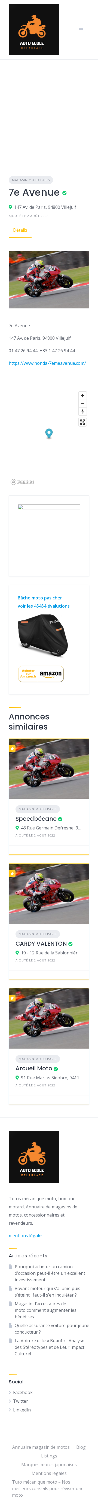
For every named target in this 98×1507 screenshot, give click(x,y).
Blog (81, 1447)
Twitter (20, 1401)
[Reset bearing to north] (83, 411)
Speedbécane (36, 819)
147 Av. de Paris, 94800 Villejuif (45, 207)
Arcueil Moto (34, 1068)
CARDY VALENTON (41, 944)
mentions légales (26, 1236)
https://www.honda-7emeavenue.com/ (47, 363)
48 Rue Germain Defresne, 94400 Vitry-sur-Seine (51, 828)
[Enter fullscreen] (83, 422)
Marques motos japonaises (49, 1465)
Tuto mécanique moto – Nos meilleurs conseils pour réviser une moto (48, 1488)
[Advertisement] (49, 111)
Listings (49, 1456)
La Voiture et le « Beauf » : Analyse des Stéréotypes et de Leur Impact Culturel (49, 1347)
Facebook (23, 1392)
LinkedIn (22, 1410)
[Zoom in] (83, 396)
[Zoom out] (83, 404)
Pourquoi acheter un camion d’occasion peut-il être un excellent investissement (50, 1273)
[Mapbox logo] (22, 482)
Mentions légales (49, 1473)
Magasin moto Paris (31, 180)
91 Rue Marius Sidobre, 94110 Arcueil (51, 1078)
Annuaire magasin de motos (41, 1447)
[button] (49, 434)
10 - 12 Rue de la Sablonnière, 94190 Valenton (51, 953)
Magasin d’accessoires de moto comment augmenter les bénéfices (45, 1310)
